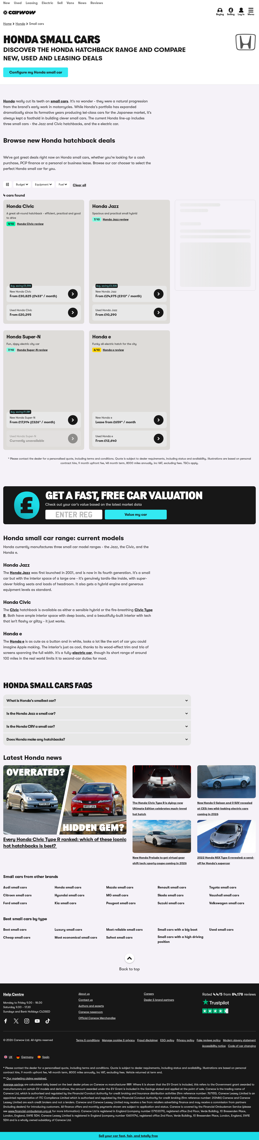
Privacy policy (185, 1040)
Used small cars (221, 930)
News (82, 3)
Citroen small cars (17, 895)
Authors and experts (91, 1005)
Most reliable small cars (124, 930)
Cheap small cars (16, 937)
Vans (70, 3)
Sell (60, 3)
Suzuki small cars (171, 903)
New (6, 3)
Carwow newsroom (91, 1012)
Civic (14, 610)
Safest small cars (119, 937)
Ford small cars (15, 903)
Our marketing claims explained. (26, 1078)
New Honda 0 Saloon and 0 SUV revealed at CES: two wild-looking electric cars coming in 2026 (224, 808)
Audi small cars (15, 887)
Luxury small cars (68, 930)
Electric (47, 3)
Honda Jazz (20, 573)
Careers (149, 993)
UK (10, 1057)
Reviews (96, 3)
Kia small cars (65, 903)
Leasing (32, 3)
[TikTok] (47, 1022)
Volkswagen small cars (226, 903)
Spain (45, 1057)
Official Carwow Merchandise (97, 1018)
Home (7, 24)
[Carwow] (19, 12)
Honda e (17, 641)
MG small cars (117, 895)
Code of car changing (242, 1045)
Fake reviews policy (209, 1040)
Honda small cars (68, 887)
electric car (82, 653)
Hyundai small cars (69, 895)
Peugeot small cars (121, 903)
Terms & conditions (88, 1040)
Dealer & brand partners (159, 999)
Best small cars (15, 930)
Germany (27, 1057)
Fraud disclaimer (147, 1040)
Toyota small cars (222, 887)
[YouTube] (37, 1022)
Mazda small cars (119, 887)
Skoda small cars (171, 895)
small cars (59, 101)
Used (18, 3)
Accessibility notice (214, 1045)
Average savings (13, 1084)
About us (84, 993)
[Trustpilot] (229, 1006)
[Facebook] (6, 1022)
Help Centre (13, 994)
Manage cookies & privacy (118, 1040)
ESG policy (167, 1040)
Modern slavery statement (239, 1040)
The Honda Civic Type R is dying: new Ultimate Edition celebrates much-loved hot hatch (160, 808)
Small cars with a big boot (177, 930)
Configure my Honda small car (35, 72)
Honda (20, 24)
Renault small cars (172, 887)
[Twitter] (16, 1022)
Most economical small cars (76, 937)
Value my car (136, 515)
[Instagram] (27, 1022)
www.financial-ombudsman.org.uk (29, 1111)
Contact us (86, 999)
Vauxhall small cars (224, 895)
